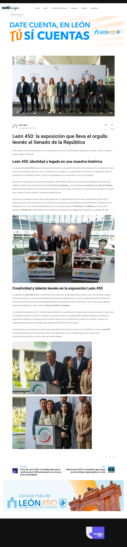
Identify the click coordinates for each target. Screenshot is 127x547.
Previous (23, 467)
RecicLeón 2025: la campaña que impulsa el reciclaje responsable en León (85, 470)
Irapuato (74, 8)
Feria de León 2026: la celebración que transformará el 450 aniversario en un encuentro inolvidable (40, 472)
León (46, 8)
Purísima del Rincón (59, 8)
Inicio (37, 8)
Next (103, 467)
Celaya (84, 8)
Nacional (94, 8)
